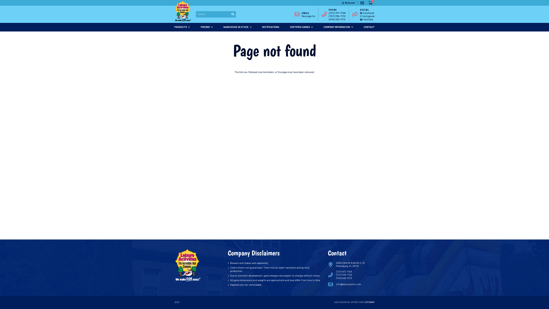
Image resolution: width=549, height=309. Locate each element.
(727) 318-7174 (344, 275)
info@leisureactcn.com (348, 284)
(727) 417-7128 (344, 271)
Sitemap (370, 302)
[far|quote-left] (363, 2)
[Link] (183, 11)
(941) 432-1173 (344, 278)
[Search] (232, 14)
